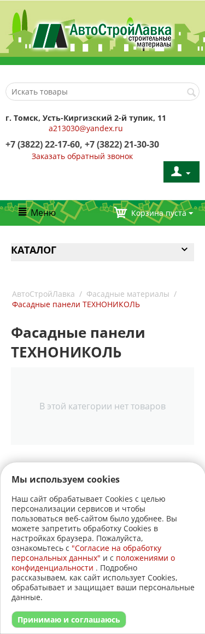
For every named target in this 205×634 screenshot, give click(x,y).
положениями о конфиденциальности (93, 563)
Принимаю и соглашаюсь (68, 619)
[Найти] (191, 92)
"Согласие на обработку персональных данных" (86, 553)
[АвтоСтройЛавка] (102, 35)
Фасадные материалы (127, 294)
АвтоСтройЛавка (43, 294)
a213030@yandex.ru (86, 128)
